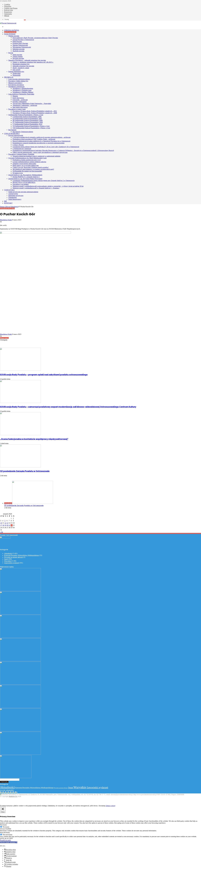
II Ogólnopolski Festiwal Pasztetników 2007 (27, 118)
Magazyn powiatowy (15, 83)
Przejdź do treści (5, 840)
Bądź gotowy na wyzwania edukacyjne (26, 165)
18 (3, 525)
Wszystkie (11, 208)
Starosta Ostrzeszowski (20, 45)
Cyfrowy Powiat (18, 145)
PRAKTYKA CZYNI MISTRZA (24, 182)
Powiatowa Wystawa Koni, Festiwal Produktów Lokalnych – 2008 (35, 113)
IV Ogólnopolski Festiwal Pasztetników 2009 (28, 122)
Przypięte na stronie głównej (13, 557)
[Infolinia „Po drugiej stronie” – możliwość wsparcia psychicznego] (20, 754)
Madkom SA (13, 796)
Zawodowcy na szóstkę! (21, 184)
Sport (6, 559)
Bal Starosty (12, 130)
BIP (5, 201)
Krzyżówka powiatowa (16, 85)
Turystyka (9, 190)
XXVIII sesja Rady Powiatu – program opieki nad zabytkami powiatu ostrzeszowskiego (44, 374)
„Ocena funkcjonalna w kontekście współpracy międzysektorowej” (34, 439)
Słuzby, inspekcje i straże (21, 68)
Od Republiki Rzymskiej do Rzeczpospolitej (27, 171)
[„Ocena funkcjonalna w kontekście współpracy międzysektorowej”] (20, 434)
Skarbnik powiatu (18, 51)
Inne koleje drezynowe (20, 107)
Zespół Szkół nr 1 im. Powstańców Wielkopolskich (25, 175)
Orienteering (12, 197)
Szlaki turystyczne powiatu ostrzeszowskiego (23, 192)
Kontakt (8, 203)
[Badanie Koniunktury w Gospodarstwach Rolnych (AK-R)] (20, 707)
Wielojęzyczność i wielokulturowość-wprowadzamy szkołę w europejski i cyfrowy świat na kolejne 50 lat (48, 186)
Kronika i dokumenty (20, 101)
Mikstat (6, 16)
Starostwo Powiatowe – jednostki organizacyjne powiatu (27, 60)
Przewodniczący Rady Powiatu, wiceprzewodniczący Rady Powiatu (35, 38)
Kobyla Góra (8, 10)
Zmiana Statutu (18, 56)
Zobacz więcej (110, 806)
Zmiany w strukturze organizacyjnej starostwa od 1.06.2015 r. (33, 62)
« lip (1, 532)
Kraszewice (8, 12)
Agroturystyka (13, 194)
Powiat (10, 53)
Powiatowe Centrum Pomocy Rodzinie (21, 154)
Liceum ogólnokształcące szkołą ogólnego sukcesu (29, 162)
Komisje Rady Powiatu (20, 43)
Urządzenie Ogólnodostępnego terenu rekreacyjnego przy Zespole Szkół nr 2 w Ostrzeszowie (44, 180)
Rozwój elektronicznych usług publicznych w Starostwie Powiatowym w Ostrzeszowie (41, 141)
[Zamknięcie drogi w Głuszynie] (15, 777)
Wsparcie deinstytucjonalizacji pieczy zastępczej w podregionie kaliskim (36, 156)
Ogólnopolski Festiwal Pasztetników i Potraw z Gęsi (25, 115)
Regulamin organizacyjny (21, 64)
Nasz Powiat (9, 34)
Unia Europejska (12, 133)
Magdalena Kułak (6, 220)
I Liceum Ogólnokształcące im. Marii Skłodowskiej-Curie (27, 158)
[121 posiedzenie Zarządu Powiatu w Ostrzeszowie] (20, 467)
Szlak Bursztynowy (14, 199)
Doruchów (7, 6)
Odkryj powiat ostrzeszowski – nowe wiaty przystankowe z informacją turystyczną (40, 152)
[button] (8, 842)
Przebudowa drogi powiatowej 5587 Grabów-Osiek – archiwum (34, 139)
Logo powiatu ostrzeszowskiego (19, 79)
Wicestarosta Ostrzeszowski (22, 47)
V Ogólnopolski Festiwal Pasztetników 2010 (27, 124)
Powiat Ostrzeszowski (15, 135)
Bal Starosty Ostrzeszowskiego (23, 132)
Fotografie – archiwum (20, 100)
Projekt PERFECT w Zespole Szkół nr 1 (26, 177)
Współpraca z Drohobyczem (22, 90)
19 (5, 525)
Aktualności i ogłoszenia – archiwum (25, 105)
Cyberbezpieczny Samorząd (22, 148)
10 (1, 523)
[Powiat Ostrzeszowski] (8, 23)
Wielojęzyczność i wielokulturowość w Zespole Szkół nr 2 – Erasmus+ (36, 188)
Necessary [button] (3, 825)
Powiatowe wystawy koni (17, 109)
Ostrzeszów (8, 14)
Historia (15, 96)
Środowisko (17, 73)
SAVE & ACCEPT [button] (6, 838)
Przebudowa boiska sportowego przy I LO (27, 160)
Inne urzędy (16, 70)
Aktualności (10, 32)
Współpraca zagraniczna (16, 86)
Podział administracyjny (16, 71)
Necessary (6, 827)
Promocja (8, 77)
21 (9, 525)
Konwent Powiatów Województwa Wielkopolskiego (21, 555)
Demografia (16, 75)
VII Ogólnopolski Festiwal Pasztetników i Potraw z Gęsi (31, 128)
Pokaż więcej (4, 338)
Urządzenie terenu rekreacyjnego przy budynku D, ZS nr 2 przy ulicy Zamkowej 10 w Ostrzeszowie (46, 147)
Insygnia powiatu (18, 58)
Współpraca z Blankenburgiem (23, 88)
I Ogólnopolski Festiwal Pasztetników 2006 (27, 117)
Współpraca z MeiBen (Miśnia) (23, 92)
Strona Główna (11, 30)
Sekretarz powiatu (18, 49)
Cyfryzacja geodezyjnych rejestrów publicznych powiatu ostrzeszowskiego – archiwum (41, 137)
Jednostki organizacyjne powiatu (23, 66)
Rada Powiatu (17, 41)
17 (1, 525)
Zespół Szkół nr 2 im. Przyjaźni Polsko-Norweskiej (25, 179)
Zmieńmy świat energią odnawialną (24, 163)
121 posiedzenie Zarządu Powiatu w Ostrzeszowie (25, 471)
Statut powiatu (17, 55)
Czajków (7, 4)
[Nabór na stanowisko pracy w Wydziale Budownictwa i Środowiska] (20, 684)
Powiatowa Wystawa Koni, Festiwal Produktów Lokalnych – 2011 (35, 111)
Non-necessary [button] (5, 832)
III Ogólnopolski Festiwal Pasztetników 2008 (28, 120)
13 (7, 523)
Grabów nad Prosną (10, 8)
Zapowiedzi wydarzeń (11, 563)
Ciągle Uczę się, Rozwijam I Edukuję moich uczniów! (31, 167)
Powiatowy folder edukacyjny (18, 81)
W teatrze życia (18, 173)
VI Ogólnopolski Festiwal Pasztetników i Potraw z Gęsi (31, 126)
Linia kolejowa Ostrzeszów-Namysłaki (21, 94)
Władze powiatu (13, 36)
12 (5, 523)
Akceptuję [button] (101, 806)
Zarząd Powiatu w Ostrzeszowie (23, 39)
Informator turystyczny (15, 195)
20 (7, 525)
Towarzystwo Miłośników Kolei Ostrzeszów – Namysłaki (32, 103)
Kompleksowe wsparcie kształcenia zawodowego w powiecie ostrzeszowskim (38, 143)
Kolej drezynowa (18, 98)
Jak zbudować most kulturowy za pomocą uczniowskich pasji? (33, 169)
